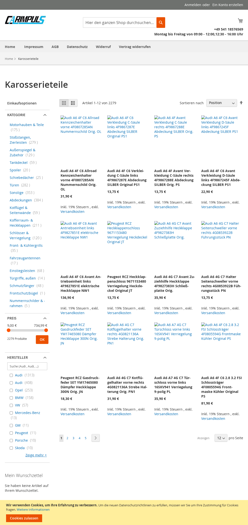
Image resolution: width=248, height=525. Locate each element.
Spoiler (21, 170)
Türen (21, 185)
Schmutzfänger (28, 285)
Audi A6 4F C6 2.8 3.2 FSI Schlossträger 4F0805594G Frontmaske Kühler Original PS (221, 386)
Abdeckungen (28, 200)
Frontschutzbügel (29, 293)
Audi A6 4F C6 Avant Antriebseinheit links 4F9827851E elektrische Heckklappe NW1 (81, 283)
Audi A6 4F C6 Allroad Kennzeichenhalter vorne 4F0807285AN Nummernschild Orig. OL (79, 179)
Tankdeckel (24, 162)
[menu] (124, 46)
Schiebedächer (28, 177)
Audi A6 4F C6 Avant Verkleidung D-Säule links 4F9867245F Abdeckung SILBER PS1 (220, 177)
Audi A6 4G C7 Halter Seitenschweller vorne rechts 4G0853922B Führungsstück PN (221, 283)
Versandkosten (73, 211)
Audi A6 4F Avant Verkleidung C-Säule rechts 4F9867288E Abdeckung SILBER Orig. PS (174, 177)
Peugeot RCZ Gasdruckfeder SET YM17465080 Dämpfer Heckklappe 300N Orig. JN (80, 384)
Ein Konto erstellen (227, 4)
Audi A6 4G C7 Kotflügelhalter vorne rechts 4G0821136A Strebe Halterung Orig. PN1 (127, 384)
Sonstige (23, 192)
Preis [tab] (11, 318)
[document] (124, 512)
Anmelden (193, 4)
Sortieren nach (192, 102)
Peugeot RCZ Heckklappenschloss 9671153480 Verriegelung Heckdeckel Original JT (126, 283)
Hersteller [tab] (17, 357)
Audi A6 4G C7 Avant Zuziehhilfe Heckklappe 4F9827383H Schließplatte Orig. (174, 283)
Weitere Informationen (33, 509)
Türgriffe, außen (29, 278)
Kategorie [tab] (16, 114)
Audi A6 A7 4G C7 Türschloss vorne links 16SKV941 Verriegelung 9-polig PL (173, 384)
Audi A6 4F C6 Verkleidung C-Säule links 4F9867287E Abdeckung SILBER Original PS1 (127, 177)
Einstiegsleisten (28, 270)
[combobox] (124, 22)
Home (9, 59)
